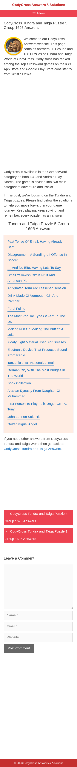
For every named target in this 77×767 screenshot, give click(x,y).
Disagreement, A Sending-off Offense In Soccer (37, 257)
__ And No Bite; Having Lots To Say (34, 268)
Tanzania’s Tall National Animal (30, 363)
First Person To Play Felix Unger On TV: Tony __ (37, 406)
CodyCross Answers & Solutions (38, 5)
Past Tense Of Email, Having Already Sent (34, 244)
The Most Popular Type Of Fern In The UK (36, 319)
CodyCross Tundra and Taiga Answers (32, 449)
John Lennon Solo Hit (23, 417)
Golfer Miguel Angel (22, 424)
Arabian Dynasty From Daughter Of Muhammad (33, 393)
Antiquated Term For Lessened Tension (36, 288)
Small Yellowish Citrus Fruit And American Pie (31, 278)
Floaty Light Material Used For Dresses (36, 342)
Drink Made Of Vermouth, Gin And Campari (32, 298)
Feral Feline (16, 309)
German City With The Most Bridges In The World (36, 373)
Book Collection (19, 383)
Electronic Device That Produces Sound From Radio (37, 352)
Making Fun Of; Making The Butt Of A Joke (35, 332)
